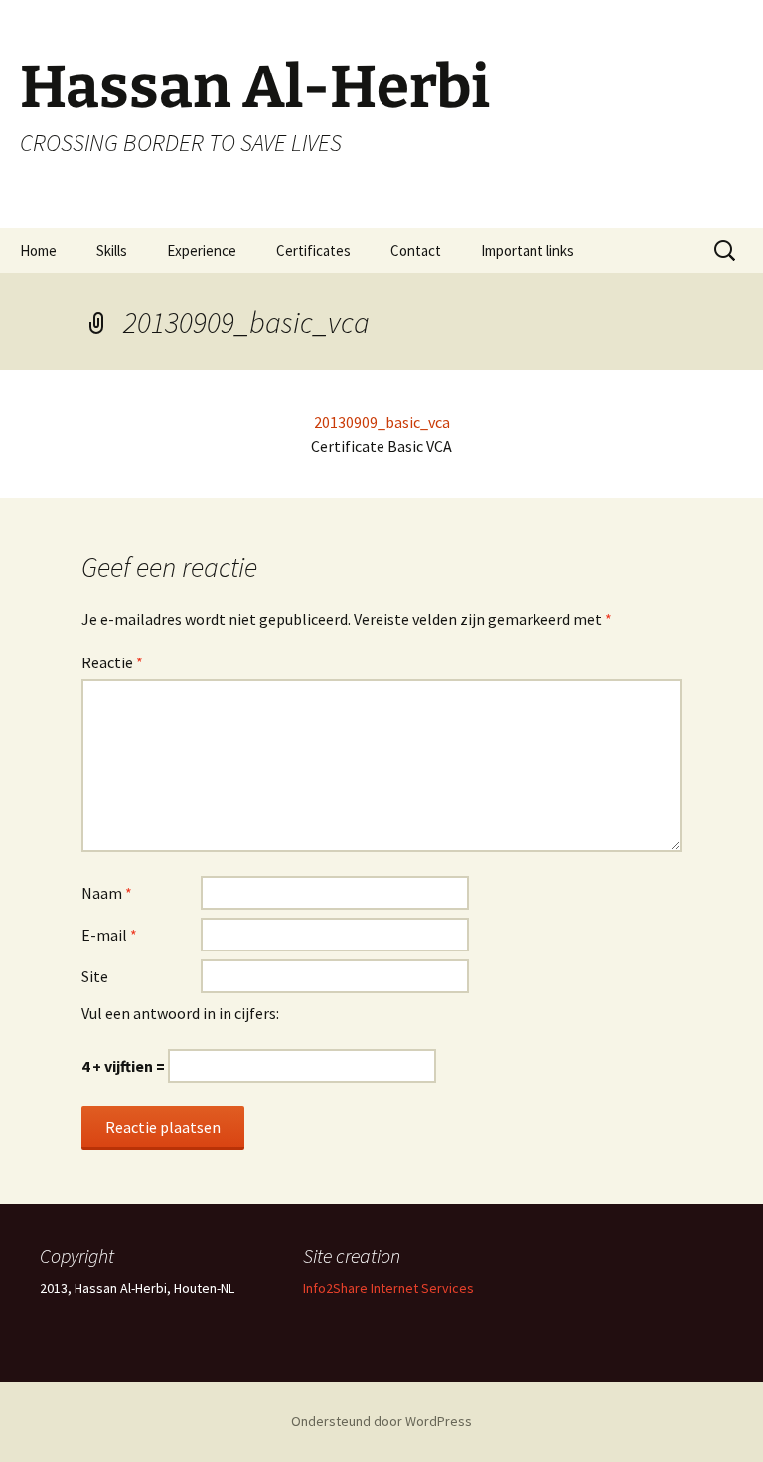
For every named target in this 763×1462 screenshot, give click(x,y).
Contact (415, 250)
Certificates (313, 250)
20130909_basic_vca (382, 422)
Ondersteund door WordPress (381, 1421)
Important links (527, 250)
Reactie (112, 662)
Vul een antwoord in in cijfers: (180, 1013)
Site (94, 976)
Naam (106, 893)
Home (38, 250)
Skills (111, 250)
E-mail (109, 935)
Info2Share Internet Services (388, 1288)
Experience (201, 250)
